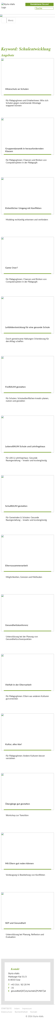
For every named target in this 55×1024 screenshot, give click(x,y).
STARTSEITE (6, 1009)
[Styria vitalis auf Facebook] (26, 8)
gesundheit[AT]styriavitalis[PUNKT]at (28, 991)
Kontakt (33, 1012)
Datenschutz (6, 1012)
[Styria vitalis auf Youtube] (31, 8)
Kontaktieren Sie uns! (39, 4)
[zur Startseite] (9, 7)
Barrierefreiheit (21, 1012)
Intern (17, 1009)
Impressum (27, 1009)
